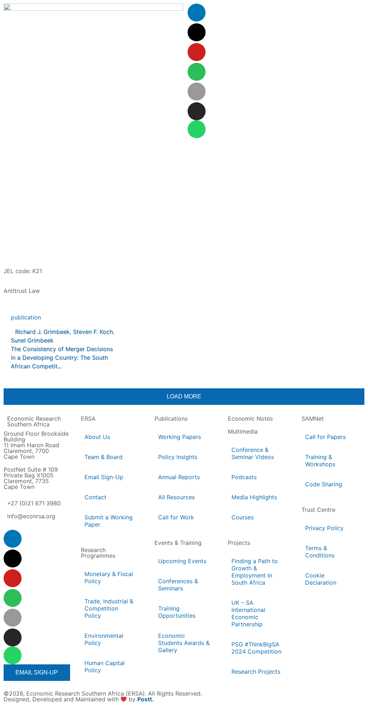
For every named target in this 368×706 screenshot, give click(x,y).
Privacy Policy (324, 528)
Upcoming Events (182, 561)
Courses (242, 517)
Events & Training (178, 542)
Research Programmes (98, 552)
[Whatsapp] (197, 129)
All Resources (176, 497)
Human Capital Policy (104, 666)
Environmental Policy (103, 639)
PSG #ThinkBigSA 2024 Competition (256, 648)
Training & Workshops (320, 460)
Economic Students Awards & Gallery (184, 643)
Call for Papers (325, 436)
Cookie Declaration (320, 579)
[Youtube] (197, 52)
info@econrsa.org (31, 516)
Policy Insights (177, 456)
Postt (144, 699)
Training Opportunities (177, 612)
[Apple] (197, 91)
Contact (95, 497)
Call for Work (176, 517)
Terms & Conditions (320, 551)
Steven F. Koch (93, 331)
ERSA (88, 418)
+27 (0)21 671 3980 (34, 503)
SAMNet (313, 418)
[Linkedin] (197, 13)
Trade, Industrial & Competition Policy (108, 608)
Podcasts (244, 477)
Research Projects (255, 671)
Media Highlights (254, 497)
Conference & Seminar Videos (252, 453)
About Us (97, 436)
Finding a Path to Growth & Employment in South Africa (254, 571)
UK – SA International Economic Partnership (248, 613)
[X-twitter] (197, 32)
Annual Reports (179, 477)
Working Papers (179, 436)
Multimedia (243, 431)
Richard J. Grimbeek (42, 331)
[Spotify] (197, 72)
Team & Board (103, 456)
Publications (171, 418)
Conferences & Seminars (178, 585)
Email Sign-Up (103, 477)
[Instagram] (197, 111)
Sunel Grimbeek (32, 340)
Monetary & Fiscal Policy (108, 577)
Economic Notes (250, 418)
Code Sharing (323, 484)
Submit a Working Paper (108, 521)
